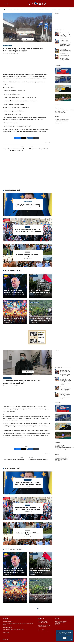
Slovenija (16, 9)
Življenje (48, 9)
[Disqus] (27, 171)
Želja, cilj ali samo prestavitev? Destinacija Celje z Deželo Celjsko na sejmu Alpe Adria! (65, 51)
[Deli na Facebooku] (26, 371)
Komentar (27, 226)
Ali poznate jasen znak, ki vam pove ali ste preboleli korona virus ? (13, 149)
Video (59, 9)
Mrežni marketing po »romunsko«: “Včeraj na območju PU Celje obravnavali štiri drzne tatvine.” (65, 58)
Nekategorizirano (7, 45)
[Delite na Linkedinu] (31, 371)
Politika (27, 252)
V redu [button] (64, 637)
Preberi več (68, 635)
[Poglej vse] (63, 71)
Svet (28, 9)
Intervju (54, 9)
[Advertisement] (26, 64)
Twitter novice (40, 9)
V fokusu (10, 9)
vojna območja (27, 201)
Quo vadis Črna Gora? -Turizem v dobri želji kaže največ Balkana (40, 319)
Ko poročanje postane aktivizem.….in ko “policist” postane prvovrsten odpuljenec (28, 230)
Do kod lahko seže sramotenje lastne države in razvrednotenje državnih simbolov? (40, 292)
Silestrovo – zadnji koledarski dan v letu (13, 319)
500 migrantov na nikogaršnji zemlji (38, 148)
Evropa (23, 9)
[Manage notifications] (71, 639)
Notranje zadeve (34, 275)
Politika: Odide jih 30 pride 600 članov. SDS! (28, 255)
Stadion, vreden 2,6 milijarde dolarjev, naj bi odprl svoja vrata (14, 460)
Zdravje (33, 9)
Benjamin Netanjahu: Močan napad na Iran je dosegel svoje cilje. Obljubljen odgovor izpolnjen (14, 292)
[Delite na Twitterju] (28, 371)
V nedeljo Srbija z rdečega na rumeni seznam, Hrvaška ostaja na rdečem (38, 460)
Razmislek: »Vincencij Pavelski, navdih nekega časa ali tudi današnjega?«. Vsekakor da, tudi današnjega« (65, 35)
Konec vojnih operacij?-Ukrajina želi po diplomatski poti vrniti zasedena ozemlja (28, 205)
